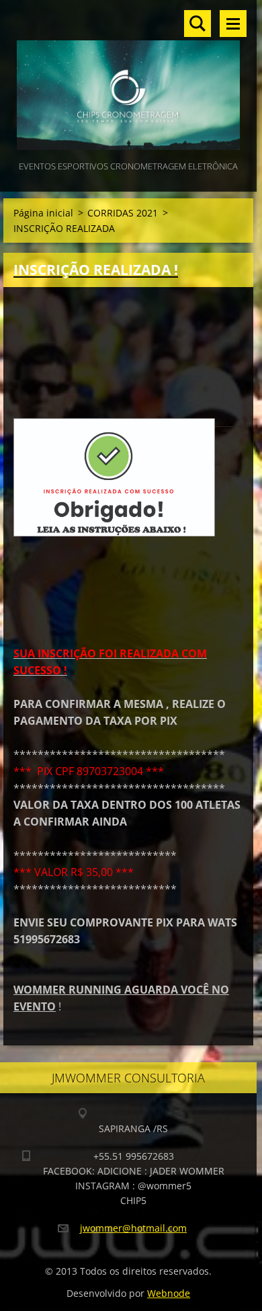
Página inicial (43, 212)
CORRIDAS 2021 (122, 212)
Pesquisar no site (197, 23)
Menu (233, 23)
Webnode (168, 1293)
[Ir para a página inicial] (128, 79)
